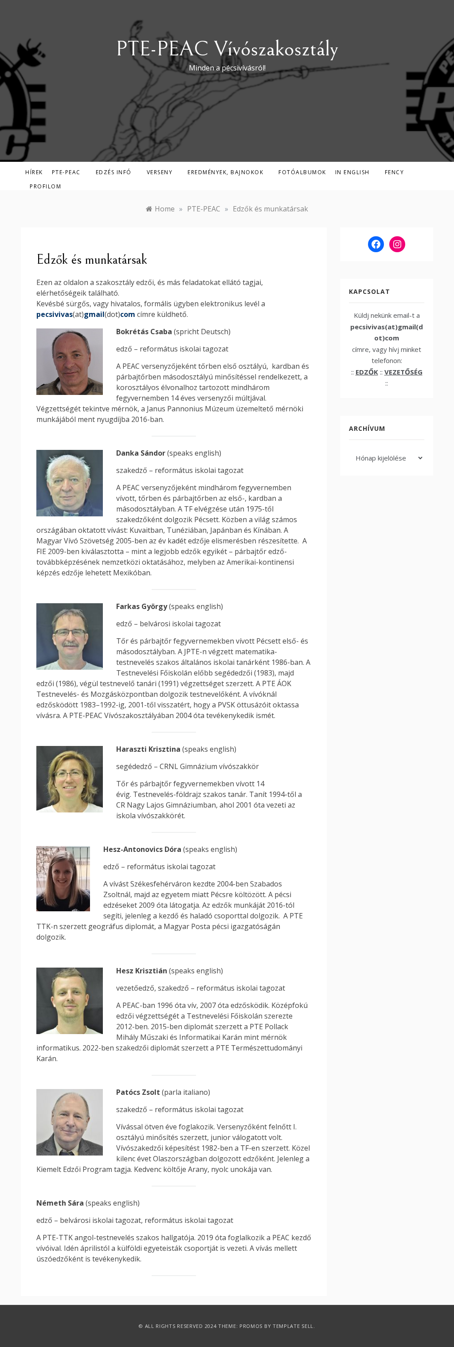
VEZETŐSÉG (403, 371)
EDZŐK (367, 371)
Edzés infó (114, 172)
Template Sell (293, 1326)
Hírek (34, 172)
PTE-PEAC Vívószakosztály (227, 49)
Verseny (160, 172)
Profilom (45, 186)
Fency (394, 172)
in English (352, 172)
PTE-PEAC (66, 172)
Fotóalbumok (302, 172)
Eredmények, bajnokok (225, 172)
